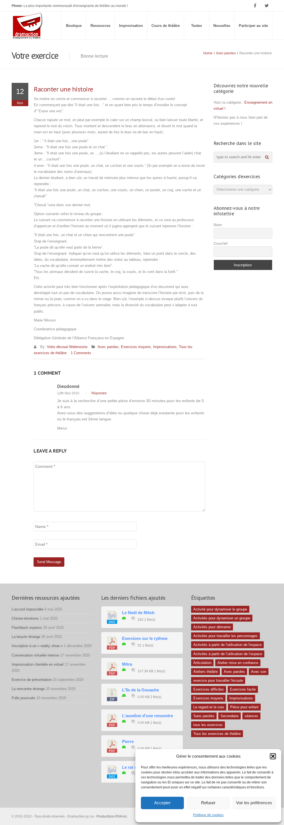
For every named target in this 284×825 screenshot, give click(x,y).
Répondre (99, 393)
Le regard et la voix (208, 707)
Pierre (128, 741)
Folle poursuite (23, 698)
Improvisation (131, 26)
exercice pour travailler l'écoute (218, 680)
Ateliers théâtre (205, 672)
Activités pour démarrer (212, 627)
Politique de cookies (208, 815)
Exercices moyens (136, 347)
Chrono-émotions (25, 618)
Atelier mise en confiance (237, 663)
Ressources (100, 26)
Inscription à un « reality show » (37, 646)
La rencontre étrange (28, 689)
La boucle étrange (26, 637)
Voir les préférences (254, 802)
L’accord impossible (27, 609)
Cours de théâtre (165, 26)
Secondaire (229, 716)
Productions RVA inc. (113, 816)
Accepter (162, 802)
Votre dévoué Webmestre (67, 347)
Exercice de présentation (32, 680)
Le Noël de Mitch (138, 613)
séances (251, 716)
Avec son (258, 672)
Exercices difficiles (208, 689)
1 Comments (81, 353)
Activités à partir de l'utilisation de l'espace (227, 645)
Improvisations (165, 347)
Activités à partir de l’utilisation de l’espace (227, 654)
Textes (196, 26)
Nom (218, 225)
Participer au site (253, 26)
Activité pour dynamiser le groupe (220, 609)
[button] (273, 756)
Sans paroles (203, 716)
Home (207, 53)
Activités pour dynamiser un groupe (221, 618)
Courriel (220, 243)
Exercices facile (243, 689)
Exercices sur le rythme (145, 638)
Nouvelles (221, 26)
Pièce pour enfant (244, 707)
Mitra (127, 664)
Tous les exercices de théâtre (217, 734)
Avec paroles (226, 53)
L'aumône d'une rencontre (147, 716)
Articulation (202, 663)
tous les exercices (208, 725)
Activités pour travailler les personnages (225, 636)
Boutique (74, 26)
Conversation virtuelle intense (35, 655)
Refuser (208, 802)
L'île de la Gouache (140, 690)
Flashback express (27, 627)
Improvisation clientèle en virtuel (38, 664)
